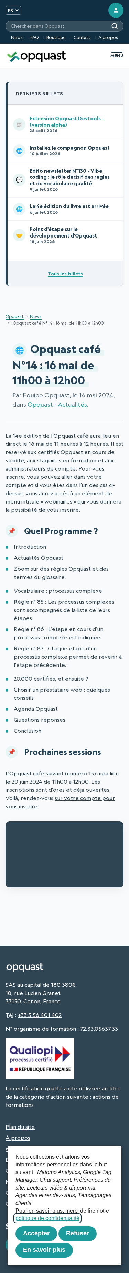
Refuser (77, 1233)
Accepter (36, 1233)
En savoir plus (44, 1249)
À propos (108, 37)
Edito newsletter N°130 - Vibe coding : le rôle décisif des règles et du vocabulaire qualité (63, 179)
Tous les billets (65, 273)
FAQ (35, 37)
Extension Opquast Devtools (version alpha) (58, 124)
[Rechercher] (114, 26)
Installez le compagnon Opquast (63, 150)
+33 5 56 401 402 (40, 1014)
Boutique (56, 37)
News (17, 37)
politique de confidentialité (47, 1218)
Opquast (15, 316)
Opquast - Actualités (57, 404)
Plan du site (20, 1126)
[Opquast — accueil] (36, 56)
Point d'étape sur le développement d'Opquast (56, 235)
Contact (82, 37)
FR (10, 10)
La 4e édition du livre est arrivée (62, 209)
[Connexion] (115, 10)
